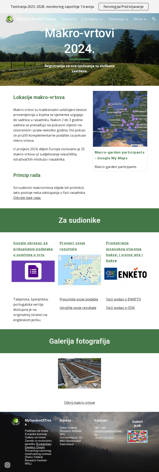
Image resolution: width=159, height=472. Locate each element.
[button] (154, 19)
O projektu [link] (90, 19)
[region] (79, 6)
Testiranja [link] (116, 19)
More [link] (138, 19)
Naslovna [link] (68, 19)
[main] (79, 49)
